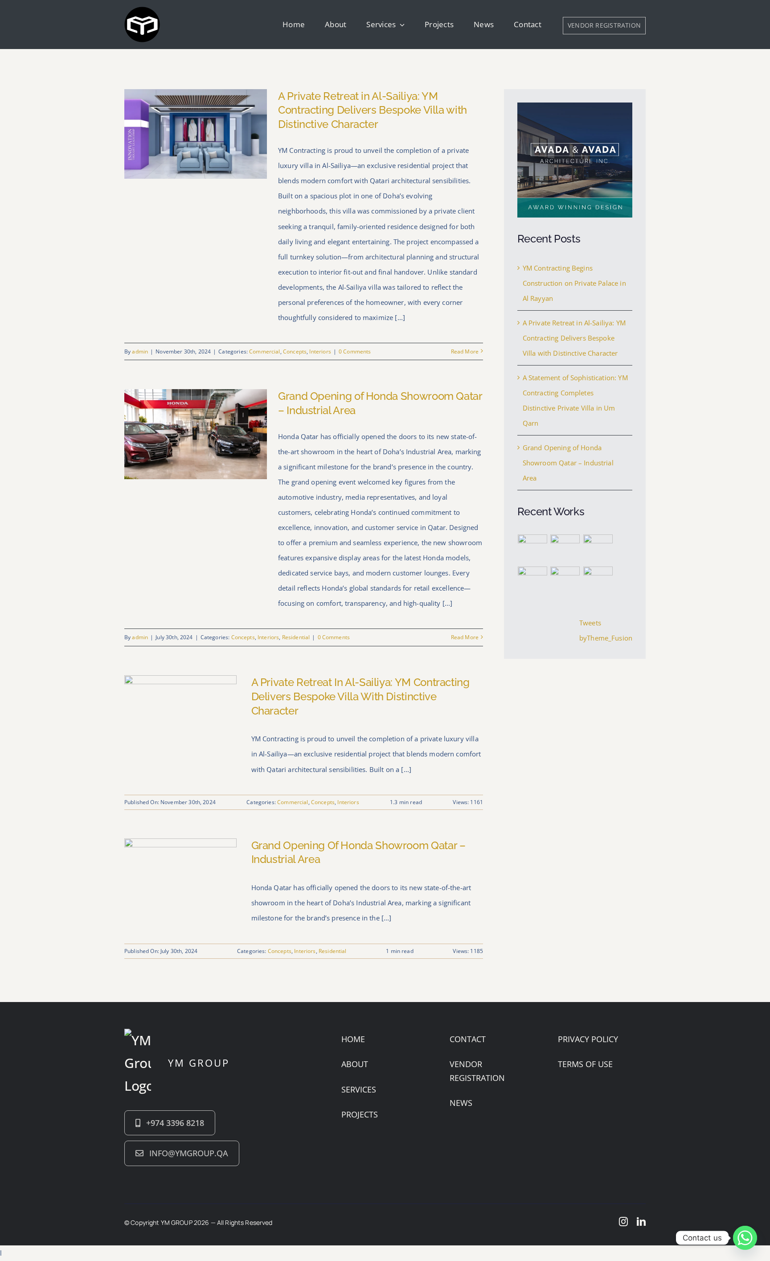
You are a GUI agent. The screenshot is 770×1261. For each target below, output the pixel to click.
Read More (465, 351)
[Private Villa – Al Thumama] (565, 549)
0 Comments (355, 351)
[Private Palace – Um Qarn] (532, 549)
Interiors (320, 351)
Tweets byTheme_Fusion (605, 630)
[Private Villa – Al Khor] (597, 549)
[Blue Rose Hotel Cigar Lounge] (597, 581)
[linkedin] (641, 1221)
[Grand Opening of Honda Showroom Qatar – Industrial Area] (180, 846)
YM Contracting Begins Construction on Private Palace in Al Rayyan (574, 283)
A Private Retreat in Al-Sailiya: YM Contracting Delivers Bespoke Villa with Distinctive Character (372, 110)
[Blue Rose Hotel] (532, 581)
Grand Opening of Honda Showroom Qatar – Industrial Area (568, 462)
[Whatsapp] (745, 1238)
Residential (296, 637)
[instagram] (623, 1221)
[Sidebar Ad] (574, 105)
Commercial (264, 351)
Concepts (295, 351)
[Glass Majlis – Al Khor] (565, 581)
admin (140, 351)
